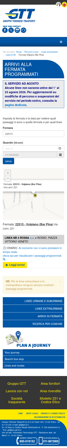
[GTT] (19, 15)
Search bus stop (14, 359)
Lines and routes (14, 365)
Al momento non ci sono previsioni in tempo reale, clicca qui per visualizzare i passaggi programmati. (32, 251)
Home (18, 51)
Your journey (12, 352)
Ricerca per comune (47, 324)
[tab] (33, 352)
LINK (21, 413)
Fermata (8, 128)
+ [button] (8, 173)
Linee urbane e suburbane (43, 301)
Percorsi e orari (31, 51)
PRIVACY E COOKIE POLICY (53, 413)
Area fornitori (50, 383)
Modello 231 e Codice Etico (50, 400)
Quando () (13, 142)
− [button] (8, 178)
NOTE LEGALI (33, 413)
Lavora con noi (17, 390)
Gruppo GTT (16, 383)
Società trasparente (16, 400)
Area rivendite (50, 390)
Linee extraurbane (49, 51)
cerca (8, 161)
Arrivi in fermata (50, 316)
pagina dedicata (15, 105)
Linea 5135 (11, 54)
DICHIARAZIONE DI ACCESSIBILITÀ (49, 417)
